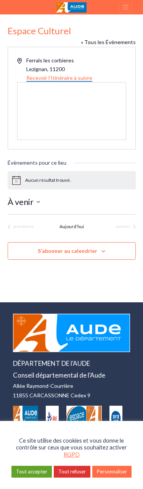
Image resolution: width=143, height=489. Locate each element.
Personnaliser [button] (112, 471)
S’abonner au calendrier (67, 251)
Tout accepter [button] (31, 471)
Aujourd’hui (71, 226)
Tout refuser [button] (72, 471)
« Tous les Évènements (108, 42)
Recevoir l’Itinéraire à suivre (59, 78)
